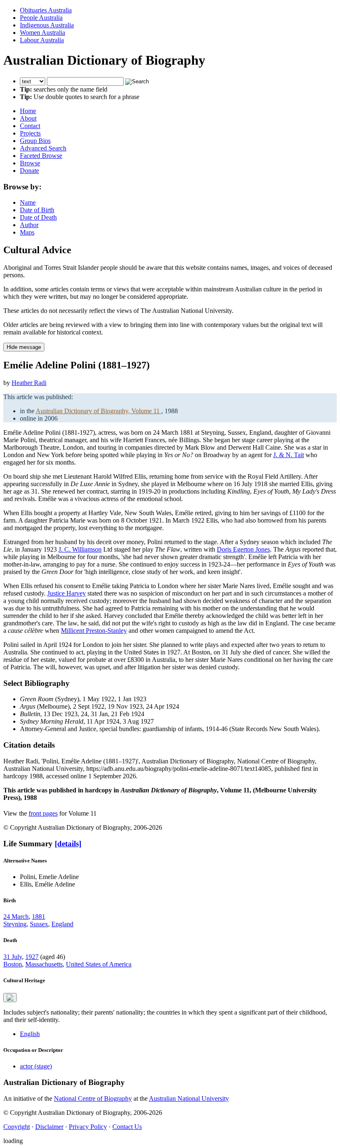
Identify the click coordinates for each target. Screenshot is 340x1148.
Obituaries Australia (46, 10)
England (62, 924)
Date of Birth (37, 209)
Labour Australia (42, 40)
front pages (43, 813)
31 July (12, 956)
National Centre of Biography (93, 1098)
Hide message (24, 347)
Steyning (15, 924)
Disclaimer (49, 1126)
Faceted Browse (41, 155)
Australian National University (189, 1098)
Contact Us (127, 1126)
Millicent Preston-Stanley (94, 630)
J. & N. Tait (288, 454)
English (30, 1033)
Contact (30, 125)
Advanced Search (43, 148)
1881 (38, 916)
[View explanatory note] (10, 997)
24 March (16, 916)
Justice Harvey (66, 593)
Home (28, 110)
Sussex (39, 924)
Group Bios (35, 140)
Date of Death (38, 217)
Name (28, 202)
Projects (30, 133)
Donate (29, 170)
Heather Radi (29, 382)
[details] (68, 843)
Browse (30, 163)
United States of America (98, 964)
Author (29, 224)
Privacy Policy (88, 1126)
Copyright (16, 1126)
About (28, 118)
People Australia (41, 17)
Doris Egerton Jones (243, 549)
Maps (27, 232)
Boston (12, 964)
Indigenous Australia (47, 25)
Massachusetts (44, 964)
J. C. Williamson (80, 549)
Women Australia (42, 32)
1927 (32, 956)
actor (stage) (36, 1066)
